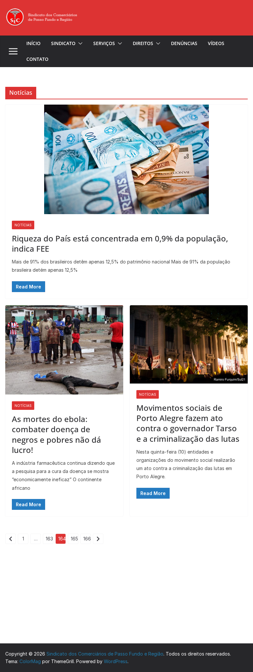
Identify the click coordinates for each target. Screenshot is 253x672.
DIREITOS (143, 43)
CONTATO (37, 59)
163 (49, 538)
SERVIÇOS (104, 43)
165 (74, 538)
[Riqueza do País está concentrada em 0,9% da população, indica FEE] (126, 159)
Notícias (23, 225)
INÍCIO (33, 43)
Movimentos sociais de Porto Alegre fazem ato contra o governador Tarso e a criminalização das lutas (187, 423)
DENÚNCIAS (184, 43)
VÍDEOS (216, 43)
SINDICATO (63, 43)
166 (87, 538)
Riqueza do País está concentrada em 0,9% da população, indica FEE (120, 243)
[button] (79, 43)
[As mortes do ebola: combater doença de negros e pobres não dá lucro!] (64, 350)
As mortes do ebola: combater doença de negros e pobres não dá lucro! (56, 434)
